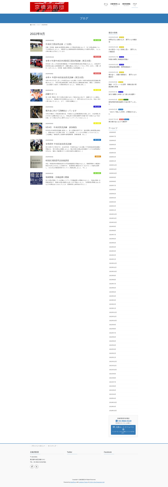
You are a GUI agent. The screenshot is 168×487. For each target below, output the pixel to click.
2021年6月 (112, 386)
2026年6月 (112, 140)
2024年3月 (112, 251)
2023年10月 (113, 271)
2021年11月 (112, 365)
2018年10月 (113, 410)
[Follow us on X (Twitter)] (36, 467)
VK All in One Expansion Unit (96, 482)
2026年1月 (112, 161)
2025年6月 (112, 189)
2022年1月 (112, 357)
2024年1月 (112, 259)
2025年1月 (112, 210)
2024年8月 (112, 230)
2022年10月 (113, 320)
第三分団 (97, 140)
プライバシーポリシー (38, 446)
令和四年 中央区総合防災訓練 (58, 144)
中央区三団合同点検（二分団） (59, 44)
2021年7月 (112, 382)
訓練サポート (51, 94)
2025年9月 (112, 177)
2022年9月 (112, 324)
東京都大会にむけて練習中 (118, 122)
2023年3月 (112, 300)
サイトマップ (52, 446)
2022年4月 (112, 345)
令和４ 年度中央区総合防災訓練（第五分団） (65, 77)
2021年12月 (113, 361)
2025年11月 (112, 169)
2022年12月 (113, 312)
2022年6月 (112, 337)
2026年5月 (112, 144)
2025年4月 (112, 198)
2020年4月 (112, 398)
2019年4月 (112, 406)
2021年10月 (113, 369)
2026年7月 (112, 136)
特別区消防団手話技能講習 (57, 160)
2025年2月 (112, 206)
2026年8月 (112, 132)
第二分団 (97, 40)
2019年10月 (113, 402)
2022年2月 (112, 353)
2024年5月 (112, 243)
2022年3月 (112, 349)
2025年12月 (113, 165)
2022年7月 (112, 333)
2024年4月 (112, 247)
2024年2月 (112, 255)
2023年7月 (112, 283)
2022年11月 (112, 316)
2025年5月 (112, 193)
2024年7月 (112, 234)
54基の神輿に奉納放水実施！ (119, 59)
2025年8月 (112, 181)
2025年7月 (112, 185)
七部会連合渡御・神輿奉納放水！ (120, 67)
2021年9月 (112, 374)
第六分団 (121, 37)
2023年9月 (112, 275)
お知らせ (127, 119)
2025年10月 (113, 173)
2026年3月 (112, 153)
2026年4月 (112, 148)
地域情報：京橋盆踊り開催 (57, 177)
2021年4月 (112, 394)
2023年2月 (112, 304)
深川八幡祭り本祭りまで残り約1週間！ (122, 94)
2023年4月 (112, 296)
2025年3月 (112, 202)
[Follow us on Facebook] (32, 467)
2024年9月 (112, 226)
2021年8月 (112, 378)
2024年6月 (112, 238)
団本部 (98, 156)
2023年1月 (112, 308)
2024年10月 (113, 222)
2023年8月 (112, 279)
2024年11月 (112, 218)
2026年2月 (112, 157)
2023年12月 (113, 263)
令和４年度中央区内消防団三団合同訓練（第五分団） (69, 61)
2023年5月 (112, 292)
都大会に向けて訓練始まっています (61, 111)
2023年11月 (112, 267)
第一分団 (97, 90)
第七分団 (97, 106)
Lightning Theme (83, 482)
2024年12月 (113, 214)
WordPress (73, 482)
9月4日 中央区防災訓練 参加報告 (61, 127)
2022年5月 (112, 341)
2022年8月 (112, 328)
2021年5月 (112, 390)
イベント (126, 99)
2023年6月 (112, 288)
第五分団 (97, 56)
